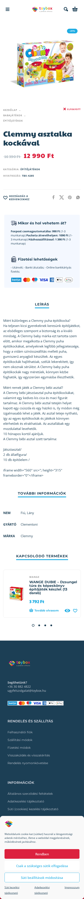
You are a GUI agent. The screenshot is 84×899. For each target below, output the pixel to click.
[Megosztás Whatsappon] (77, 197)
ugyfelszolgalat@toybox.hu (27, 691)
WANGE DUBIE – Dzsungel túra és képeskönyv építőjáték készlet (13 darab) (53, 587)
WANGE (34, 576)
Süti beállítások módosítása (42, 877)
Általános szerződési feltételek (30, 794)
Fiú (23, 513)
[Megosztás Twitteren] (60, 197)
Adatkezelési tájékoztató (26, 801)
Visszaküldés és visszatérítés (29, 755)
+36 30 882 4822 (19, 686)
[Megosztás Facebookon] (52, 197)
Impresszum (72, 887)
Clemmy (27, 536)
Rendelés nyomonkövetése (28, 763)
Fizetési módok (19, 748)
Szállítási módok (20, 740)
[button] (7, 9)
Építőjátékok (13, 120)
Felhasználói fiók (20, 732)
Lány (30, 513)
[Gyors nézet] (67, 610)
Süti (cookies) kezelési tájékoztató (33, 809)
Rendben (42, 854)
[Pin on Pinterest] (68, 197)
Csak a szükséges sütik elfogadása (42, 866)
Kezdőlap (10, 110)
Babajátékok (12, 115)
